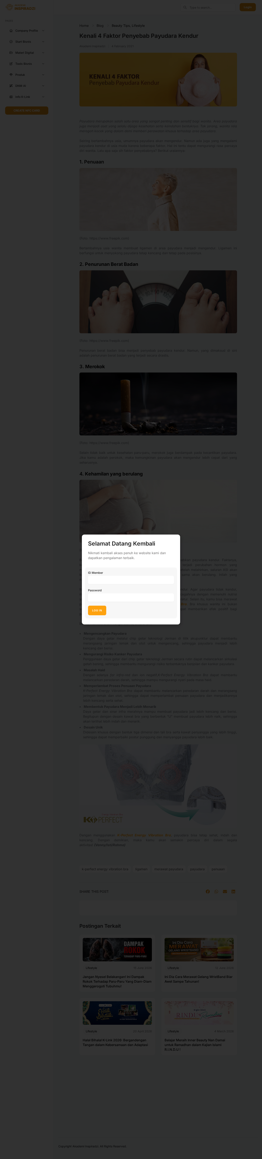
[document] (131, 579)
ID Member (95, 572)
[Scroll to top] (256, 1148)
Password (95, 590)
